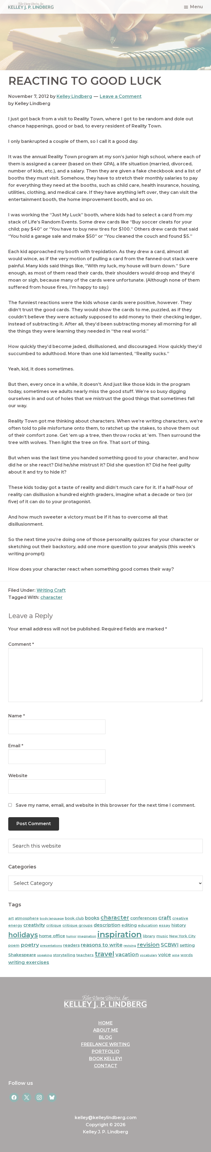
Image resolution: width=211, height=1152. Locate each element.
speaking (44, 955)
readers (71, 945)
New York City (182, 936)
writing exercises (28, 962)
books (92, 918)
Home (105, 1023)
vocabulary (148, 955)
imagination (86, 936)
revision (148, 944)
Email (15, 745)
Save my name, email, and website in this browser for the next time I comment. (105, 805)
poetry (30, 945)
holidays (23, 935)
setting (187, 945)
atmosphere (27, 918)
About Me (105, 1030)
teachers (85, 955)
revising (130, 945)
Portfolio (106, 1051)
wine (175, 955)
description (107, 925)
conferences (143, 918)
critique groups (77, 925)
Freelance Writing (105, 1044)
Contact (105, 1065)
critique (53, 925)
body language (52, 918)
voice (164, 954)
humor (71, 936)
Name (16, 715)
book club (74, 918)
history (178, 925)
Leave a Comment (120, 96)
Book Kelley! (105, 1058)
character (51, 597)
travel (104, 954)
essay (164, 925)
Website (17, 775)
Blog (105, 1037)
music (162, 936)
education (148, 925)
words (187, 955)
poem (14, 945)
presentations (51, 945)
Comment (21, 644)
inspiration (119, 934)
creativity (34, 925)
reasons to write (102, 945)
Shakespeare (22, 954)
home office (52, 935)
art (11, 918)
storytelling (64, 955)
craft (164, 918)
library (149, 936)
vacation (127, 954)
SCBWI (170, 945)
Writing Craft (51, 590)
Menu (196, 6)
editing (129, 925)
